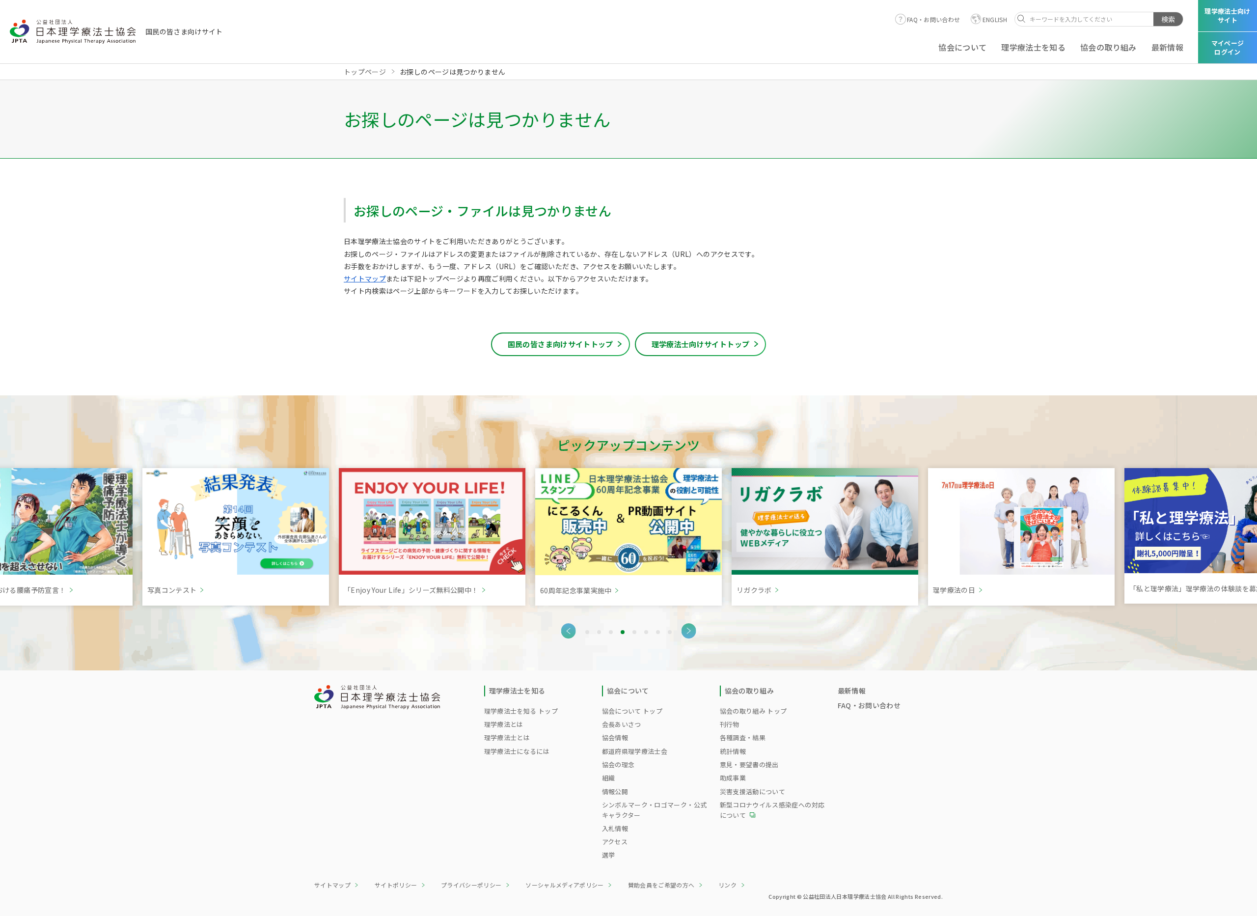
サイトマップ (365, 278)
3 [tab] (611, 632)
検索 (1168, 19)
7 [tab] (658, 632)
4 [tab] (623, 632)
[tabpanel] (235, 537)
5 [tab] (634, 632)
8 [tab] (670, 632)
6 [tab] (646, 632)
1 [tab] (587, 632)
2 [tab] (599, 632)
